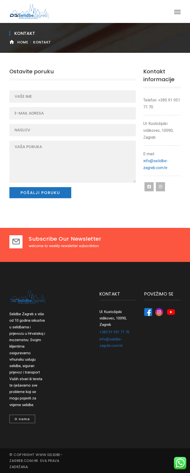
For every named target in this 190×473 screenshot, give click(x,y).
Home (22, 42)
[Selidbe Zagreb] (29, 11)
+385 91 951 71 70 (114, 332)
